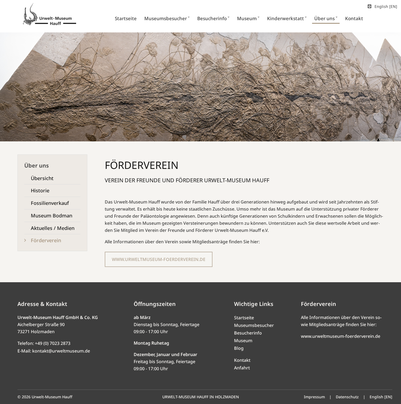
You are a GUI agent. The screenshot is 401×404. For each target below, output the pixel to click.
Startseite (244, 318)
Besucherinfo (248, 333)
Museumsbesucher (254, 325)
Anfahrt (242, 368)
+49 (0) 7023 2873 (52, 343)
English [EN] (386, 6)
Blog (239, 348)
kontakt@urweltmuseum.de (61, 351)
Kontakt (242, 360)
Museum (243, 341)
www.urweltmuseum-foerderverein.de (340, 336)
